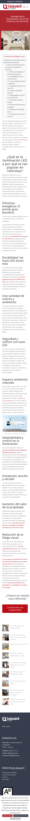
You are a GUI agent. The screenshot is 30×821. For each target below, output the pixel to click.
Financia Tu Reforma (15, 1)
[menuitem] (23, 6)
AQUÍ (18, 813)
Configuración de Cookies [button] (20, 815)
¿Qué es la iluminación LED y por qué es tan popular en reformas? (15, 67)
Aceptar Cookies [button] (7, 815)
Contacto (4, 777)
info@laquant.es (12, 753)
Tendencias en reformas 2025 (19, 644)
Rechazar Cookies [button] (15, 818)
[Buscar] (23, 6)
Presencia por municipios (9, 772)
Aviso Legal (5, 779)
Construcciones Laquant (9, 775)
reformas (24, 140)
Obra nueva (6, 726)
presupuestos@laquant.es (11, 755)
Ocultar (22, 56)
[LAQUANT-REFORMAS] (12, 6)
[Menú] (27, 7)
